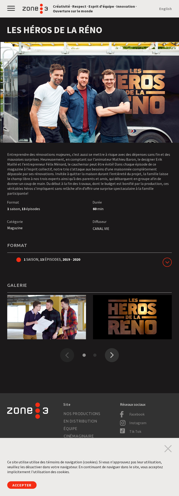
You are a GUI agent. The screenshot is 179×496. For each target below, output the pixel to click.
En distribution (80, 421)
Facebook (137, 414)
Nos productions (82, 414)
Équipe (70, 429)
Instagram (137, 422)
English (165, 8)
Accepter (21, 485)
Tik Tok (135, 431)
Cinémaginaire (79, 436)
